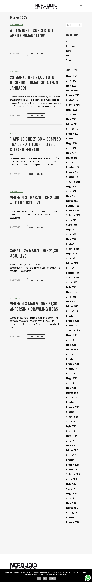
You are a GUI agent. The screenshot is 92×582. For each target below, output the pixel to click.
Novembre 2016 (72, 464)
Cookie (52, 578)
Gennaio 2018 (71, 397)
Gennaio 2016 (71, 512)
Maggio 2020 (71, 291)
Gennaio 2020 (72, 311)
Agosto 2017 (71, 421)
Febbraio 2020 (72, 306)
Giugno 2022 (71, 224)
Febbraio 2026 (72, 90)
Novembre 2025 (72, 95)
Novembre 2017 (72, 407)
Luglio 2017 (71, 426)
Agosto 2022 (71, 220)
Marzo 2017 (71, 445)
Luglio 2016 (71, 483)
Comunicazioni (72, 45)
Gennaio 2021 (71, 267)
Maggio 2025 (71, 109)
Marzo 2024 (71, 152)
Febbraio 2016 (72, 507)
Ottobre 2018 (71, 368)
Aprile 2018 (71, 383)
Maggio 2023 (71, 186)
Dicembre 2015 (72, 517)
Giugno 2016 (71, 488)
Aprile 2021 (71, 258)
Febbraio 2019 (72, 349)
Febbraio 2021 (72, 263)
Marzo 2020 (71, 301)
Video (68, 60)
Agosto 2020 (71, 282)
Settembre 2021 (73, 248)
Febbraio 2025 (72, 124)
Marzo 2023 (71, 196)
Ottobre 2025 (72, 100)
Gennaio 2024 (72, 162)
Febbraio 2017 (72, 450)
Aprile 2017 (70, 440)
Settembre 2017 (73, 416)
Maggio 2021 (71, 253)
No (45, 578)
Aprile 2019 (71, 339)
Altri (68, 41)
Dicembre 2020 (72, 272)
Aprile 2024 (71, 148)
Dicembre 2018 (72, 359)
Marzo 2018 (71, 387)
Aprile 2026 (71, 80)
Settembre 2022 (73, 215)
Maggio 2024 (71, 143)
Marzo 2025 (71, 119)
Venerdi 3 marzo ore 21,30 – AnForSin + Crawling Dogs (35, 306)
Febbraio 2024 (72, 157)
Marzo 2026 (71, 85)
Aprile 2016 (71, 498)
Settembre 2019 (73, 330)
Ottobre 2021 (71, 243)
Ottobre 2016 (71, 469)
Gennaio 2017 (71, 455)
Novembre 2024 (72, 133)
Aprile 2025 (71, 114)
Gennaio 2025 (72, 128)
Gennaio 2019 (71, 354)
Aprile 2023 (71, 191)
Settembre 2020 (73, 277)
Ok (39, 578)
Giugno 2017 (71, 431)
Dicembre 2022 (72, 205)
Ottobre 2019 (71, 325)
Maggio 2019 (71, 335)
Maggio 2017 (71, 435)
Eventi (68, 50)
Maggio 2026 (71, 76)
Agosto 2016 (71, 479)
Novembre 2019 (72, 320)
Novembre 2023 (72, 172)
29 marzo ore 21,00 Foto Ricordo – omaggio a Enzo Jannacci (34, 82)
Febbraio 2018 (72, 392)
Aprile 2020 (71, 296)
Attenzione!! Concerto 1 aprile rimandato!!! (31, 33)
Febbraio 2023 (72, 200)
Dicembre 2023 (72, 167)
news (12, 25)
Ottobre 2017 (71, 411)
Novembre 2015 (72, 522)
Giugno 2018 (71, 373)
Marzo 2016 (71, 503)
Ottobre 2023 (72, 176)
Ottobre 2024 (72, 138)
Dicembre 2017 (72, 402)
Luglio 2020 (71, 287)
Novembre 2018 (72, 363)
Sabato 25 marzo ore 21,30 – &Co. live (36, 253)
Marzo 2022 (71, 239)
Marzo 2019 (71, 344)
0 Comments (15, 53)
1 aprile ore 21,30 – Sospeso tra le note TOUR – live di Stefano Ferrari (35, 144)
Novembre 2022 (72, 210)
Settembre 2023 (73, 181)
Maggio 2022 (71, 229)
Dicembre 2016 (72, 459)
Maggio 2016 (71, 493)
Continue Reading (36, 54)
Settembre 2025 (73, 104)
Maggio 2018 (71, 378)
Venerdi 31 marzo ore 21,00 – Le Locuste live (34, 200)
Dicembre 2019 (72, 315)
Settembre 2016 (73, 474)
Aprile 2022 (71, 234)
